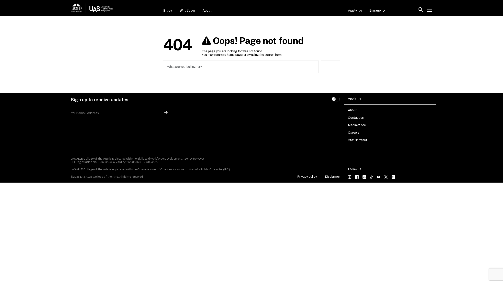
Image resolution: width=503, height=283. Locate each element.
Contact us (356, 117)
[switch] (336, 99)
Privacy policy (307, 176)
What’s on (187, 10)
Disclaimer (332, 176)
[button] (421, 9)
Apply (352, 10)
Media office (357, 125)
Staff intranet (357, 140)
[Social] (349, 176)
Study (167, 10)
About (207, 10)
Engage (375, 10)
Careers (353, 132)
